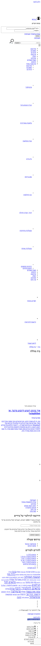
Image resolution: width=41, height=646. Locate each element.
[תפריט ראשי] (39, 45)
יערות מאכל (21, 580)
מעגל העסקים (31, 60)
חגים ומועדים (32, 568)
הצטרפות (27, 34)
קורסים (33, 62)
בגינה (14, 571)
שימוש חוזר (25, 597)
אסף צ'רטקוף (36, 418)
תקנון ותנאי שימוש (30, 506)
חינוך (18, 577)
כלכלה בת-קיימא (5, 579)
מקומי (18, 582)
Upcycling (37, 571)
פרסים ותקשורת (31, 507)
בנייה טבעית (29, 574)
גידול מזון (11, 574)
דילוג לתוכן (36, 2)
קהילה (8, 592)
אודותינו (33, 58)
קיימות (23, 594)
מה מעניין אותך (31, 64)
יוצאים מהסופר (33, 579)
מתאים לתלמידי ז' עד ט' (28, 560)
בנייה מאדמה (22, 574)
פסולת (23, 592)
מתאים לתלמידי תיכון (27, 588)
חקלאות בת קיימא (11, 577)
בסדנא (17, 574)
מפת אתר (33, 511)
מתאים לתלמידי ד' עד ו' (28, 558)
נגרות (12, 588)
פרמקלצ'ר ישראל (30, 544)
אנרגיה (28, 572)
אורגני (33, 572)
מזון (35, 582)
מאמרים (33, 50)
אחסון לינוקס (32, 546)
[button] (33, 619)
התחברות (37, 614)
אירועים (33, 54)
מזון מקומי (29, 582)
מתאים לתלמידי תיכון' (29, 562)
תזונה (19, 597)
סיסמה (36, 30)
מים (21, 582)
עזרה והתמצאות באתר (28, 502)
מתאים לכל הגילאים (29, 564)
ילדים (28, 579)
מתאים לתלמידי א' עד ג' (28, 556)
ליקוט (38, 582)
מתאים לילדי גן (31, 554)
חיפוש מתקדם (27, 268)
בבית (18, 572)
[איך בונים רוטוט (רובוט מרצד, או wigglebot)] (23, 386)
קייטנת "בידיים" (33, 594)
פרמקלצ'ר (16, 591)
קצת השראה (16, 594)
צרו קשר (33, 279)
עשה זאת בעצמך (33, 591)
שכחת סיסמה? (35, 34)
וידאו (22, 577)
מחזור (23, 582)
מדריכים (33, 49)
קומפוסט (3, 592)
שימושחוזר (34, 597)
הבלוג (34, 56)
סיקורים (33, 52)
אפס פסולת (22, 571)
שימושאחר (8, 594)
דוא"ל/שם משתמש (32, 28)
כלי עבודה (13, 579)
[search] (30, 43)
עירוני (7, 589)
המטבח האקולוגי (32, 577)
